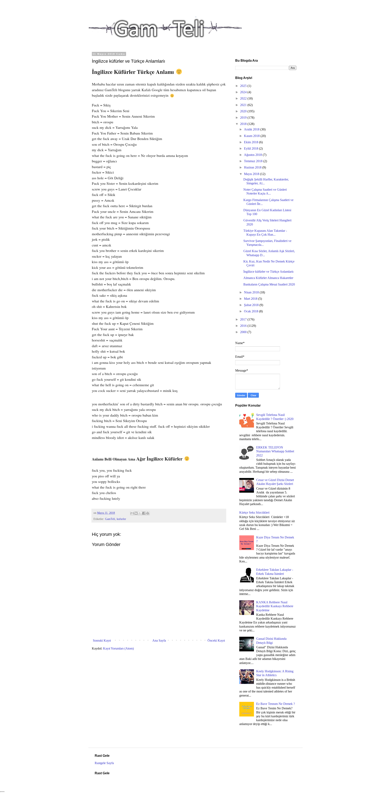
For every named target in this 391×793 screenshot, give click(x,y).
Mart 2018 (251, 298)
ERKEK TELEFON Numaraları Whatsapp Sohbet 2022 (275, 451)
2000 (243, 332)
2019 (243, 117)
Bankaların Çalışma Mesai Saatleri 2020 (269, 284)
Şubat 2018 (251, 305)
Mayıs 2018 (252, 174)
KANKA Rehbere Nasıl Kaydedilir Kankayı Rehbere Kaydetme (274, 606)
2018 (243, 124)
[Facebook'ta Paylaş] (144, 513)
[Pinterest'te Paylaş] (148, 513)
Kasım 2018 (252, 136)
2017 (243, 319)
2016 (243, 325)
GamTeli (110, 519)
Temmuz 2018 (253, 161)
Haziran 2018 (253, 167)
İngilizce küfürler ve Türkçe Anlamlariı (268, 271)
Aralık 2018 (252, 129)
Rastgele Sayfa (104, 763)
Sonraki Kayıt (102, 640)
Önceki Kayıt (216, 640)
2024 (243, 92)
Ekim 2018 (251, 142)
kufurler (121, 519)
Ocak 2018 (251, 311)
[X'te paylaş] (140, 513)
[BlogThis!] (136, 513)
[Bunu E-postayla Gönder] (132, 513)
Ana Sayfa (159, 640)
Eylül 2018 (251, 148)
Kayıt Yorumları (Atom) (118, 648)
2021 (243, 105)
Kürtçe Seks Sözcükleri (254, 512)
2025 (243, 86)
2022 (243, 98)
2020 (243, 111)
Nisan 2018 (252, 292)
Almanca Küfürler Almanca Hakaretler (268, 278)
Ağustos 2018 (253, 154)
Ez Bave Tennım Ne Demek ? (275, 703)
